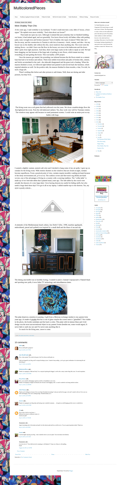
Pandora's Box (100, 148)
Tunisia (97, 244)
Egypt (97, 213)
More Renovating (101, 141)
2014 (97, 115)
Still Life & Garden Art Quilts (59, 17)
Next (106, 196)
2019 (97, 104)
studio (97, 240)
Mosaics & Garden (94, 17)
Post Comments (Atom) (26, 457)
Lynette (21, 432)
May (99, 151)
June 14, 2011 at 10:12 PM (25, 405)
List (103, 196)
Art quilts (21, 335)
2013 (97, 117)
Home (16, 17)
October (99, 128)
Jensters (21, 401)
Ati (20, 410)
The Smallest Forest (100, 97)
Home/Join (98, 196)
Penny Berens (22, 378)
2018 (97, 106)
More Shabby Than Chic (102, 146)
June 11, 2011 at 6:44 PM (25, 364)
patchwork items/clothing (101, 233)
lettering (98, 225)
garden (97, 217)
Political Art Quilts (46, 17)
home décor (26, 335)
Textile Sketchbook (73, 17)
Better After (98, 92)
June (99, 137)
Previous (99, 197)
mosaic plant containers (101, 231)
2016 (97, 111)
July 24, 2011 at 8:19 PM (24, 427)
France (97, 215)
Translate (106, 85)
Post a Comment (21, 451)
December (100, 124)
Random (104, 197)
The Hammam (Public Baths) (103, 139)
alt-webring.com (101, 199)
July (99, 135)
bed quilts (98, 209)
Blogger (71, 470)
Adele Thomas (22, 389)
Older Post (87, 454)
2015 (97, 113)
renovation (31, 335)
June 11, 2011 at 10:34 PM (25, 373)
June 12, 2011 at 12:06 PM (25, 384)
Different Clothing (84, 17)
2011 (97, 122)
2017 (97, 108)
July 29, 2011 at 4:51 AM (25, 436)
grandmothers (99, 219)
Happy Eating (100, 143)
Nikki (20, 345)
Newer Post (18, 454)
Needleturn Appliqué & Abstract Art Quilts (29, 17)
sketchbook (98, 238)
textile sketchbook (100, 242)
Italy (97, 223)
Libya (97, 227)
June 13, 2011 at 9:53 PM (25, 395)
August (99, 133)
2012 (97, 119)
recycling (98, 235)
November (100, 126)
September (100, 130)
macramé (98, 229)
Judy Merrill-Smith (23, 355)
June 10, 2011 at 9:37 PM (25, 350)
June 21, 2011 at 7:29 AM (25, 418)
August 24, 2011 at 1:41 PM (25, 448)
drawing (98, 211)
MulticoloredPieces (29, 8)
